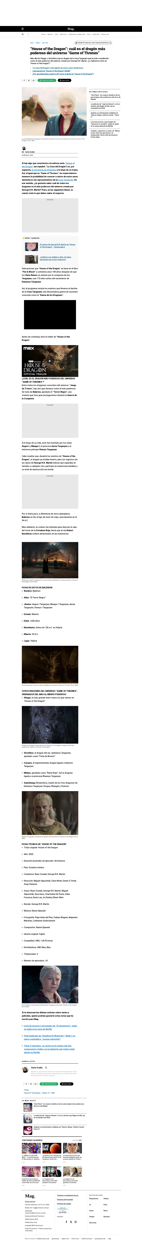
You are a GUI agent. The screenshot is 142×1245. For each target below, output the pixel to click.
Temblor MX (95, 34)
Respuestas (93, 1199)
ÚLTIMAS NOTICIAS (98, 92)
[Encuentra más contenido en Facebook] (24, 80)
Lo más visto (29, 1101)
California (50, 34)
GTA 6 (88, 34)
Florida (43, 34)
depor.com (65, 1238)
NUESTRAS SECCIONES (96, 1195)
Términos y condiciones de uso (67, 1195)
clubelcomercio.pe (43, 1238)
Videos (106, 1199)
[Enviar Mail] (23, 152)
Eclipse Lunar (105, 34)
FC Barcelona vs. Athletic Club (77, 34)
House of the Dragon (32, 1093)
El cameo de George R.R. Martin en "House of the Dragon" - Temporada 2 (57, 245)
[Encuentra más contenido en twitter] (29, 80)
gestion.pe (55, 1238)
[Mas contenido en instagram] (75, 1222)
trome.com (75, 1238)
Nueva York (63, 34)
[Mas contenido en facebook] (66, 1222)
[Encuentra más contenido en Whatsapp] (33, 80)
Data (105, 1205)
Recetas (107, 1217)
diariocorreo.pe (87, 1238)
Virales (91, 1217)
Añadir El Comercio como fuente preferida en (93, 43)
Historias (92, 1223)
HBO (53, 1093)
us (90, 1205)
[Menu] (24, 29)
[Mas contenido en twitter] (71, 1222)
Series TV (46, 1093)
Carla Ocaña (30, 152)
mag (109, 1238)
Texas (56, 34)
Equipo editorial (30, 1201)
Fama (91, 1211)
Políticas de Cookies (64, 1204)
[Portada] (30, 1200)
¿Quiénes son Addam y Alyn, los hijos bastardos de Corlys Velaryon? (55, 258)
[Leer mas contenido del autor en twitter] (46, 1068)
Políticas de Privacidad (65, 1199)
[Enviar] (23, 34)
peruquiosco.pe (100, 1238)
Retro (106, 1211)
